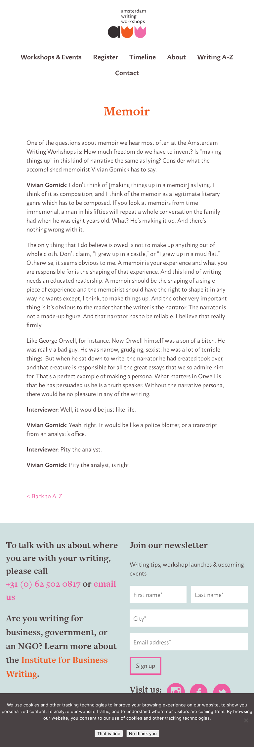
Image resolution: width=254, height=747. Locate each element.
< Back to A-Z (44, 496)
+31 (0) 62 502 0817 (43, 583)
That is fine (108, 733)
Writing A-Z (215, 56)
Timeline (142, 56)
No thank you (143, 733)
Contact (127, 72)
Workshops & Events (51, 56)
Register (105, 56)
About (176, 56)
